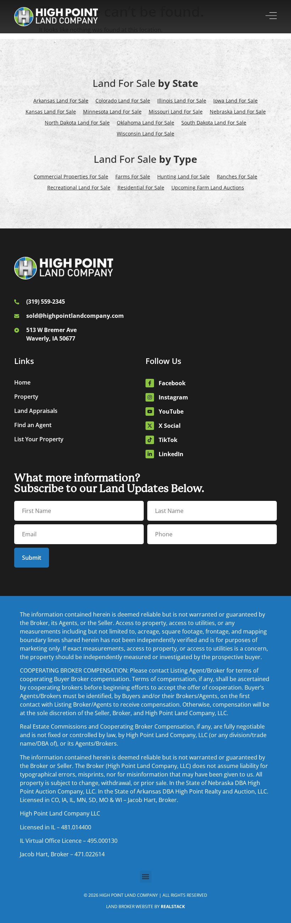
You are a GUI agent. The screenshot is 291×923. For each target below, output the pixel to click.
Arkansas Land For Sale (60, 100)
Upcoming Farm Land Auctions (207, 187)
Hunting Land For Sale (183, 176)
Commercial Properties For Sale (71, 176)
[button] (146, 877)
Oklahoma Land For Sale (145, 122)
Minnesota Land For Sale (112, 111)
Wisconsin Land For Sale (145, 133)
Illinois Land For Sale (181, 100)
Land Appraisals (35, 410)
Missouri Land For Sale (176, 111)
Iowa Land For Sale (235, 100)
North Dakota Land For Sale (77, 122)
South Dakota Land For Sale (213, 122)
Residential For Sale (140, 187)
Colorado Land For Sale (122, 100)
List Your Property (39, 439)
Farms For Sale (132, 176)
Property (26, 396)
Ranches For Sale (237, 176)
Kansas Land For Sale (51, 111)
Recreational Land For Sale (78, 187)
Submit (31, 558)
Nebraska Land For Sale (238, 111)
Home (22, 382)
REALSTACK (173, 906)
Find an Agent (32, 425)
